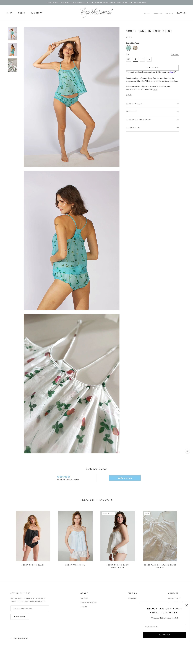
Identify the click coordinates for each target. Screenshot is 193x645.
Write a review (125, 478)
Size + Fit (131, 112)
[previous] (8, 538)
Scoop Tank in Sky (75, 565)
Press (21, 13)
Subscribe (164, 635)
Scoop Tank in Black (33, 565)
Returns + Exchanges (139, 120)
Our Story (36, 13)
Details (129, 95)
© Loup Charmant (19, 638)
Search (169, 13)
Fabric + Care (134, 104)
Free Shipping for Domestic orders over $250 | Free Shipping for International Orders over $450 (96, 2)
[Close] (186, 605)
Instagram (132, 598)
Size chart (175, 54)
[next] (185, 538)
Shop (10, 13)
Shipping (83, 606)
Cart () (181, 13)
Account (158, 13)
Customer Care (174, 598)
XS (128, 59)
